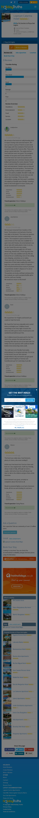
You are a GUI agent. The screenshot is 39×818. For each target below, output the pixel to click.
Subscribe (30, 400)
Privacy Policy (21, 425)
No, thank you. (19, 428)
